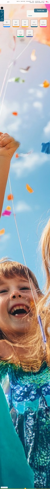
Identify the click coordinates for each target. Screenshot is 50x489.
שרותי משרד (31, 2)
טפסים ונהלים (28, 1)
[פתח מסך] (2, 8)
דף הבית (42, 1)
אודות (33, 1)
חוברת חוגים (23, 1)
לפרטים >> (30, 15)
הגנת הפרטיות (37, 1)
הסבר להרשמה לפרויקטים (39, 2)
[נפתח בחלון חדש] (2, 11)
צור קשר (18, 1)
